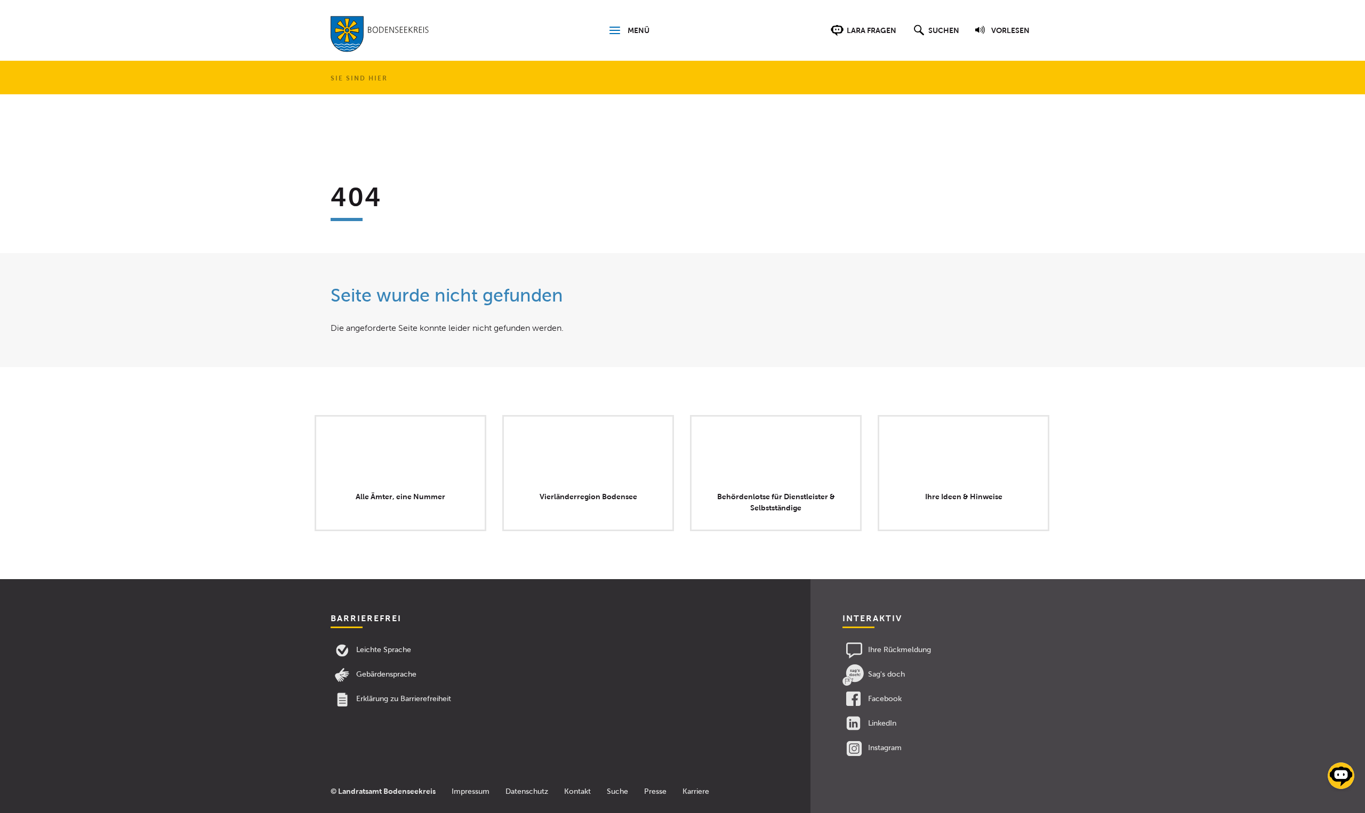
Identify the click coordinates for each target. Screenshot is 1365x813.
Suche (617, 791)
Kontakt (577, 791)
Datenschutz (526, 791)
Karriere (695, 791)
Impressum (470, 791)
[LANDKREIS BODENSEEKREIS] (380, 36)
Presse (655, 791)
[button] (935, 35)
